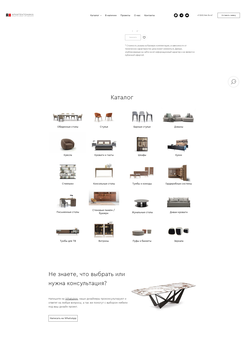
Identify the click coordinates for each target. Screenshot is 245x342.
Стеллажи (68, 184)
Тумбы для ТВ (68, 241)
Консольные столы (104, 184)
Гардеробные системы (179, 184)
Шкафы (142, 155)
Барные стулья (142, 127)
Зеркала (178, 241)
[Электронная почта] (187, 15)
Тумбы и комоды (142, 184)
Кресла (68, 155)
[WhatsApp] (176, 15)
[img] (68, 113)
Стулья (104, 127)
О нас (137, 15)
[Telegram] (181, 15)
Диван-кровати (179, 212)
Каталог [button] (95, 15)
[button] (229, 15)
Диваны (178, 127)
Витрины (104, 241)
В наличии (111, 15)
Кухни (178, 155)
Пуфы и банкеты (142, 241)
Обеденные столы (67, 127)
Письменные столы (68, 212)
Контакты (149, 15)
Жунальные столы (142, 212)
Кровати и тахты (104, 155)
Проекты (125, 15)
